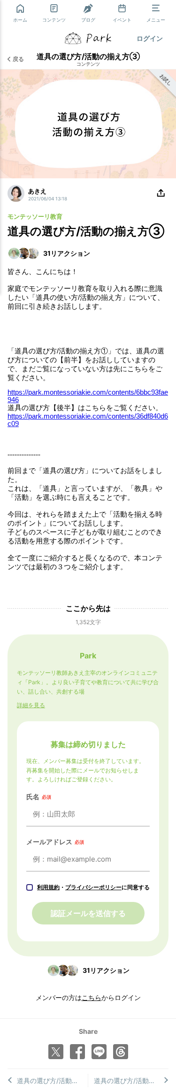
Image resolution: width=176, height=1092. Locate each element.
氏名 (38, 797)
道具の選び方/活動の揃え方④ (52, 1080)
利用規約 (48, 887)
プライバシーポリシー (93, 887)
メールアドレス (55, 842)
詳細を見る (31, 705)
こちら (91, 997)
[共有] (160, 193)
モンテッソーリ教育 (35, 216)
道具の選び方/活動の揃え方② (131, 1080)
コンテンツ (88, 63)
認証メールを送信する (88, 913)
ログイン (150, 38)
